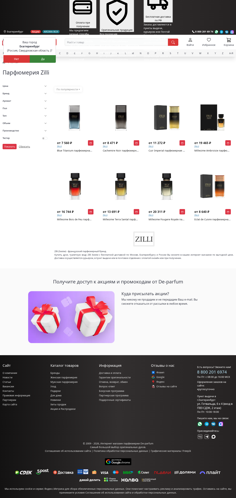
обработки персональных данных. (155, 492)
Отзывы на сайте (166, 386)
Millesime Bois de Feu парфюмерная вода (82, 219)
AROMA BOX (51, 31)
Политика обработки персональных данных (121, 451)
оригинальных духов (132, 447)
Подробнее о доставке (157, 73)
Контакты (8, 391)
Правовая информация (16, 395)
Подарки (55, 391)
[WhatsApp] (216, 32)
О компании (10, 373)
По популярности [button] (67, 89)
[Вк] (227, 32)
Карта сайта (10, 404)
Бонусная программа (111, 391)
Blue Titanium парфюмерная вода (77, 150)
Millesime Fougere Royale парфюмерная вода (176, 219)
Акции (35, 31)
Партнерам (9, 400)
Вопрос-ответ (107, 386)
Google (160, 377)
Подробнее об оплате (82, 65)
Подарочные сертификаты (115, 400)
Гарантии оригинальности (115, 377)
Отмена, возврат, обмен (113, 382)
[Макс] (213, 436)
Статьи (7, 382)
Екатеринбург (15, 31)
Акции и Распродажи (62, 409)
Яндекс (160, 381)
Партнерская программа (114, 395)
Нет (16, 59)
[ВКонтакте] (199, 436)
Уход (53, 386)
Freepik (186, 451)
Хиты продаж (58, 404)
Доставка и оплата (110, 373)
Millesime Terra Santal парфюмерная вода (128, 219)
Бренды (55, 373)
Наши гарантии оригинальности (119, 65)
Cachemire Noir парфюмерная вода (124, 150)
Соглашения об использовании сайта (108, 492)
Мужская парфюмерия (64, 382)
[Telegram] (221, 32)
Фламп (160, 372)
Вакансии (8, 386)
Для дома (56, 395)
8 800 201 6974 (212, 372)
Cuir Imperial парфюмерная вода (168, 150)
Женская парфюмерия (63, 377)
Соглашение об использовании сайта (68, 451)
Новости (7, 377)
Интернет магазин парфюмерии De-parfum (126, 443)
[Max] (232, 32)
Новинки (55, 400)
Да (43, 59)
